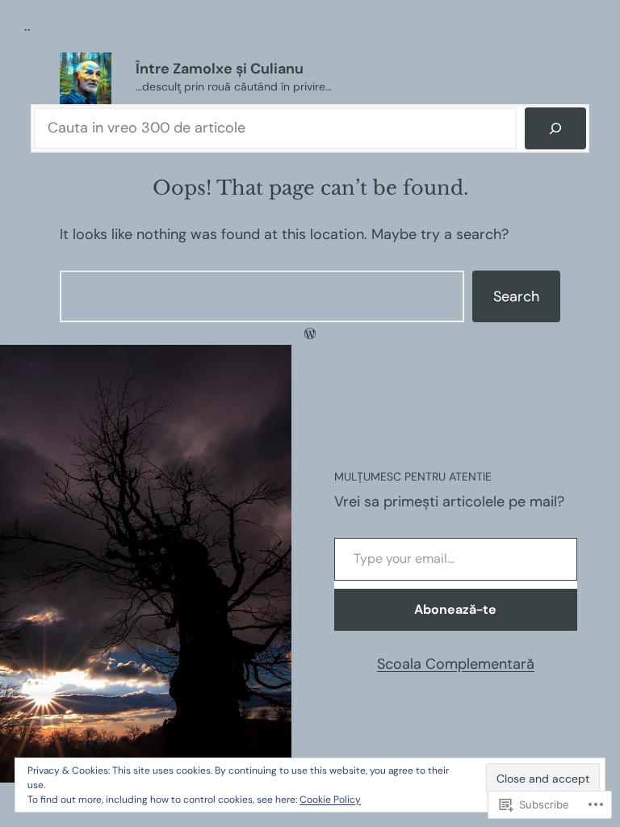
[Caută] (555, 128)
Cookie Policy (330, 799)
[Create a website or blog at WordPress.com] (310, 333)
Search (516, 296)
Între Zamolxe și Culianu (220, 68)
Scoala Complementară (455, 664)
